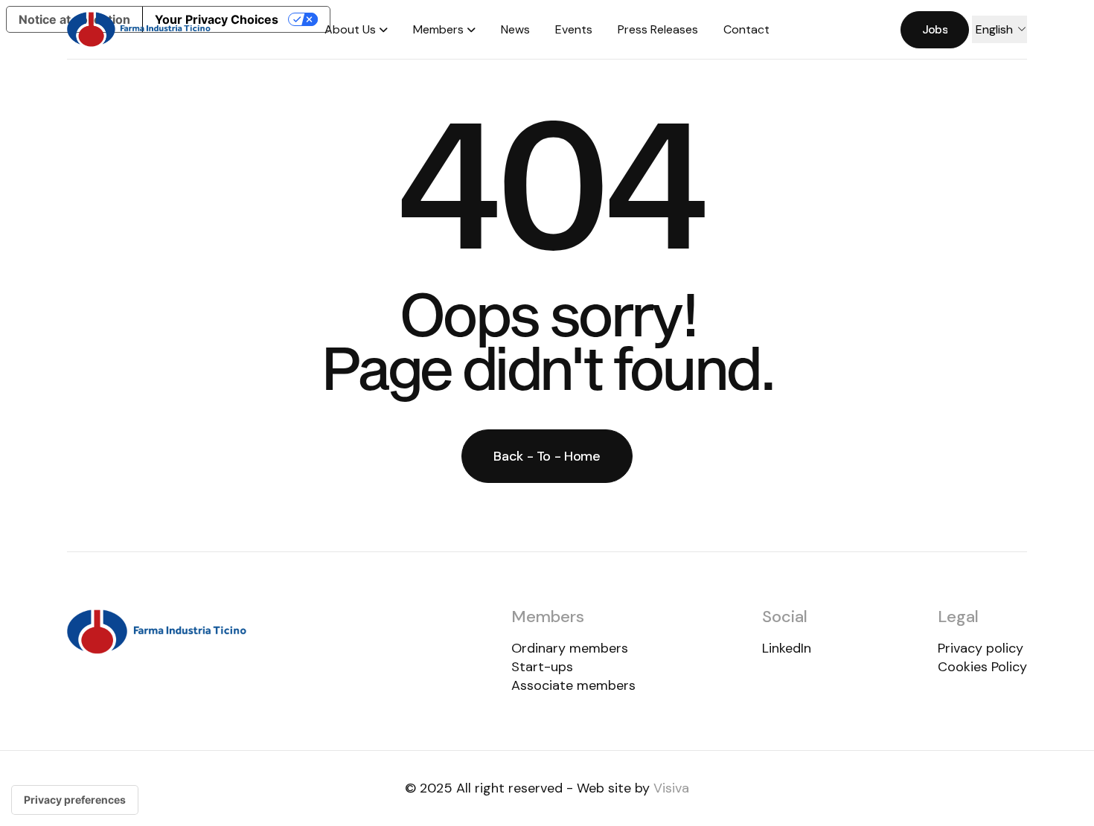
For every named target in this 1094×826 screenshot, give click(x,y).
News (515, 29)
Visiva (671, 788)
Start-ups (542, 667)
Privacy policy (980, 648)
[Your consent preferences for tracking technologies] (75, 800)
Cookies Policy (982, 667)
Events (573, 29)
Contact (746, 29)
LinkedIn (786, 648)
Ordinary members (569, 648)
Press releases (658, 29)
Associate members (573, 685)
